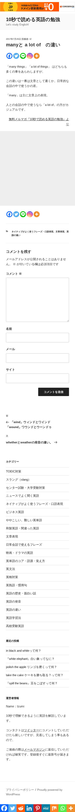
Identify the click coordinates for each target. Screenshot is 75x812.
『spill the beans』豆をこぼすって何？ (32, 683)
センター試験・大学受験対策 (25, 487)
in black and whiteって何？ (23, 650)
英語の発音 (13, 601)
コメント (14, 273)
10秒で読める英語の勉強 (33, 19)
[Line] (23, 56)
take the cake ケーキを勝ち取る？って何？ (34, 675)
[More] (37, 56)
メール (10, 349)
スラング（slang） (18, 479)
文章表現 (60, 231)
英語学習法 (13, 617)
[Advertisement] (37, 168)
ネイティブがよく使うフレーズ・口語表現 (32, 231)
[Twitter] (16, 56)
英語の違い (13, 609)
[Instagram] (30, 56)
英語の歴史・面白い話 (21, 593)
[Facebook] (9, 56)
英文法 (10, 569)
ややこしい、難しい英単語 (24, 520)
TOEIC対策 (13, 471)
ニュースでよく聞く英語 (22, 495)
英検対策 (12, 577)
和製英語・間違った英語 (22, 528)
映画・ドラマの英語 (19, 552)
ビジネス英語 (15, 512)
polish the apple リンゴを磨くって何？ (31, 667)
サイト (10, 369)
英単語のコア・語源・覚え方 (25, 561)
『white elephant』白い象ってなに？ (30, 658)
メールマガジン (34, 749)
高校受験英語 (15, 626)
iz (31, 39)
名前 (9, 328)
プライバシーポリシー (20, 789)
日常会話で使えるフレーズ (24, 544)
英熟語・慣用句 (16, 585)
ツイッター (31, 730)
